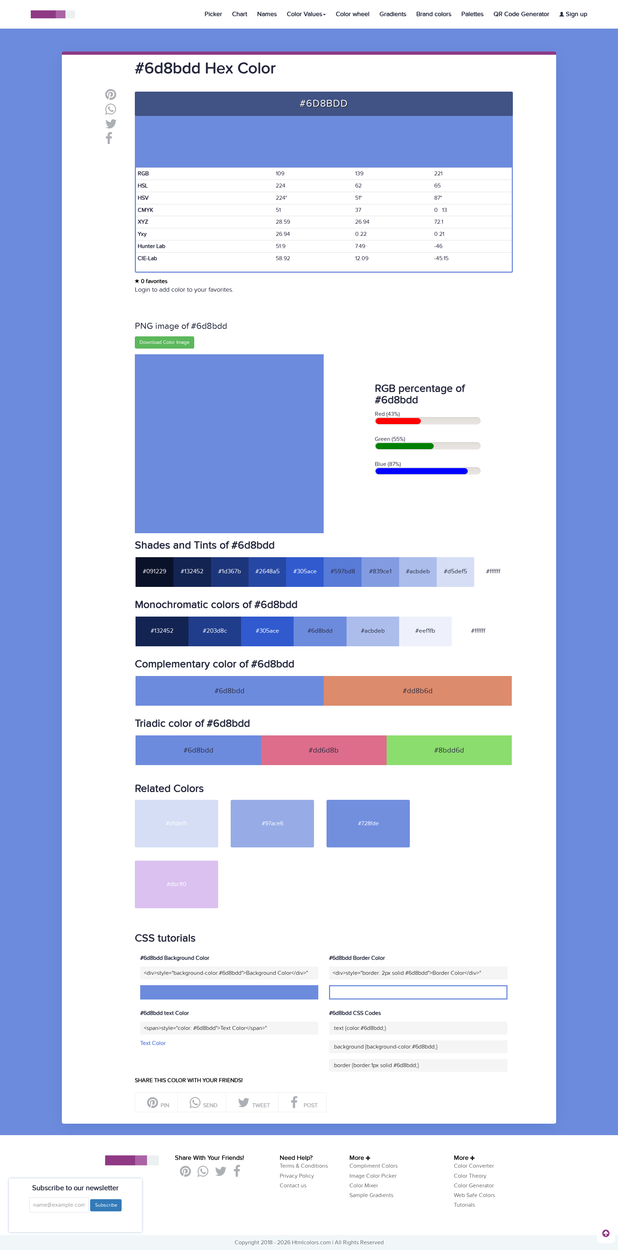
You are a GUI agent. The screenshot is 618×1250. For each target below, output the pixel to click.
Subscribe (106, 1205)
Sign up (575, 14)
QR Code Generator (521, 14)
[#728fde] (374, 802)
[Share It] (109, 141)
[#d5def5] (182, 802)
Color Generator (474, 1185)
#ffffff (493, 571)
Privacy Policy (297, 1176)
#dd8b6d (418, 691)
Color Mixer (363, 1185)
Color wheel (352, 14)
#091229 (154, 571)
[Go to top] (606, 1233)
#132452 (192, 571)
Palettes (472, 14)
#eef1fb (425, 630)
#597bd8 (342, 571)
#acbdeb (418, 571)
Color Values (304, 14)
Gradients (392, 14)
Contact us (293, 1185)
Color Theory (470, 1176)
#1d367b (229, 571)
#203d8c (215, 630)
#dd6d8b (324, 750)
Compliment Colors (373, 1165)
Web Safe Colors (474, 1195)
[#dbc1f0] (182, 863)
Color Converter (474, 1165)
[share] (110, 112)
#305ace (305, 571)
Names (267, 14)
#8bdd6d (449, 750)
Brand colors (433, 14)
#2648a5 (267, 571)
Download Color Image (164, 342)
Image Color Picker (373, 1176)
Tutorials (464, 1204)
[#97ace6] (278, 802)
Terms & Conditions (304, 1165)
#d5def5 (455, 571)
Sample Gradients (371, 1195)
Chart (239, 14)
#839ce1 (380, 571)
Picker (213, 14)
